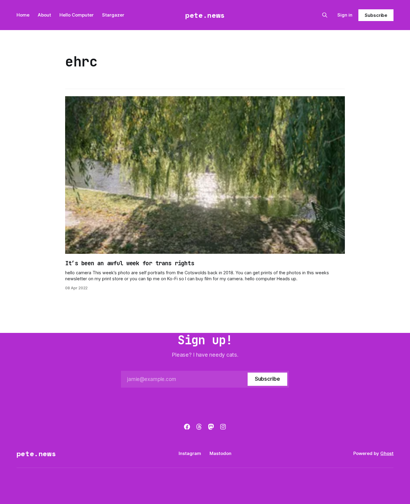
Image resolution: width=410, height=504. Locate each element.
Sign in (344, 15)
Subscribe (376, 15)
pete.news (205, 15)
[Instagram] (223, 427)
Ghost (386, 453)
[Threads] (199, 427)
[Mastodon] (211, 427)
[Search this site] (325, 15)
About (44, 15)
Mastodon (220, 453)
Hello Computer (76, 15)
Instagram (190, 453)
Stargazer (113, 15)
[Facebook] (187, 427)
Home (23, 15)
